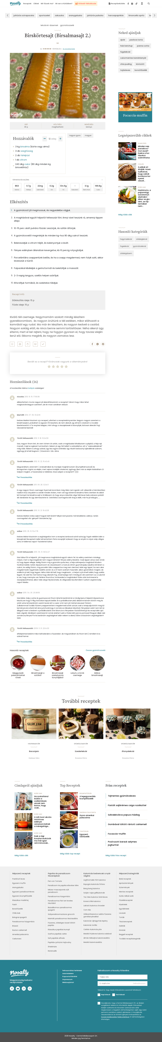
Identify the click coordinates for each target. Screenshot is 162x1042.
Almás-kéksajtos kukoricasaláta (96, 938)
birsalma (25, 146)
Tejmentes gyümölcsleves (122, 795)
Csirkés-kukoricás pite (92, 929)
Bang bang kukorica (91, 888)
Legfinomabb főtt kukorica (94, 880)
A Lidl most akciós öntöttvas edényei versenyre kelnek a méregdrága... (42, 821)
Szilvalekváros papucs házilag (124, 814)
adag (53, 138)
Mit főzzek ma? (47, 3)
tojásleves (125, 70)
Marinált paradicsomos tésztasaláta (63, 918)
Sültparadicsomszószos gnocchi (61, 914)
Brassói (15, 926)
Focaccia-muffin (117, 833)
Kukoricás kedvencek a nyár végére (96, 874)
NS (58, 43)
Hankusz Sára (34, 758)
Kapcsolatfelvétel (69, 976)
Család (141, 164)
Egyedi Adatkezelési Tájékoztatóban (115, 1017)
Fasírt (14, 904)
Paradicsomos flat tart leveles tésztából (60, 902)
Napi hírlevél (105, 994)
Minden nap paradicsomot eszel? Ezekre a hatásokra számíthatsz (144, 152)
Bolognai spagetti (19, 917)
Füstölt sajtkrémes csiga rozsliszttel (127, 805)
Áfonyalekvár (128, 751)
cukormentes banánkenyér (133, 58)
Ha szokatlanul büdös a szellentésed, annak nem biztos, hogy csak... (41, 802)
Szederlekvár (81, 751)
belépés (31, 388)
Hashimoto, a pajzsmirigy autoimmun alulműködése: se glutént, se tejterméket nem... (144, 198)
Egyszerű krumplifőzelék (22, 896)
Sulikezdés (142, 143)
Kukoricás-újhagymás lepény (95, 921)
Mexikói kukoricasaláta (92, 942)
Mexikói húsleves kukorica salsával (97, 934)
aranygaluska (75, 15)
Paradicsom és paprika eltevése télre (63, 885)
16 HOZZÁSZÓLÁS (69, 49)
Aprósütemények (126, 883)
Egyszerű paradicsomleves (23, 892)
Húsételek (123, 904)
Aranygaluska (17, 887)
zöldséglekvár (141, 239)
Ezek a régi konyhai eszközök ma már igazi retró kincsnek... (42, 839)
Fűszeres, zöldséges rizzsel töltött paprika (61, 924)
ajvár (122, 39)
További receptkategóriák (129, 938)
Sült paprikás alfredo (56, 938)
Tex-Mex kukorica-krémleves (95, 897)
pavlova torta (136, 39)
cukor (27, 164)
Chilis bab (16, 913)
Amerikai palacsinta (20, 934)
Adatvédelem (68, 973)
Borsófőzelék (17, 909)
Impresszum (67, 979)
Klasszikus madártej (20, 900)
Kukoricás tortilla (90, 925)
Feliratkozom (139, 983)
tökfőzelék (84, 831)
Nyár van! (142, 187)
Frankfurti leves (18, 879)
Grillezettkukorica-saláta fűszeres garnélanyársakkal (97, 915)
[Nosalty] (15, 3)
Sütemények (124, 887)
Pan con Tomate (55, 881)
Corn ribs (87, 910)
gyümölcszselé (67, 25)
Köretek (122, 930)
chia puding (126, 64)
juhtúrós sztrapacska (24, 15)
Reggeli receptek (126, 934)
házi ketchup (126, 45)
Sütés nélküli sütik (126, 896)
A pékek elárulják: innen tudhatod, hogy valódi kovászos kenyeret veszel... (144, 174)
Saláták (122, 926)
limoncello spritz (136, 15)
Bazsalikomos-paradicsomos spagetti (60, 908)
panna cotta (143, 45)
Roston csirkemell (19, 930)
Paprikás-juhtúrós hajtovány (59, 942)
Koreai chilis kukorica (91, 901)
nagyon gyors (75, 135)
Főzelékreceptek (126, 900)
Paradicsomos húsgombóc (23, 921)
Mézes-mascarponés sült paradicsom (58, 890)
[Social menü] (132, 3)
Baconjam (34, 751)
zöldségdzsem (126, 253)
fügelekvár (125, 52)
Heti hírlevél (120, 994)
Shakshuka (52, 946)
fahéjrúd (25, 155)
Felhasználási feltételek (72, 970)
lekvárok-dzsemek (49, 25)
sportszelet (44, 15)
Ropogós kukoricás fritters (94, 884)
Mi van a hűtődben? (63, 3)
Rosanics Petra (81, 758)
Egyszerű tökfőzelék (85, 835)
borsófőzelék (141, 70)
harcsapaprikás (116, 15)
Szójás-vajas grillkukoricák (94, 893)
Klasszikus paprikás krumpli (59, 929)
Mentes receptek (126, 892)
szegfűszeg (27, 150)
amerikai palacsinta (88, 812)
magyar (88, 135)
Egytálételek (124, 909)
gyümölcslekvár (139, 246)
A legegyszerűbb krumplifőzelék (88, 797)
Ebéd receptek (125, 879)
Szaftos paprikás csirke (57, 934)
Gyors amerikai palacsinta (87, 816)
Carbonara (16, 938)
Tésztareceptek (125, 921)
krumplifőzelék (86, 793)
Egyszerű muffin (19, 883)
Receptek (27, 3)
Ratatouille (52, 951)
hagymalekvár (126, 239)
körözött (140, 64)
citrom (23, 159)
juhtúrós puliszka (95, 15)
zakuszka (59, 15)
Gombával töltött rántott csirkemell (127, 824)
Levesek (122, 913)
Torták (121, 917)
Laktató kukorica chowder (94, 905)
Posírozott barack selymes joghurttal (122, 843)
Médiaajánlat (68, 982)
